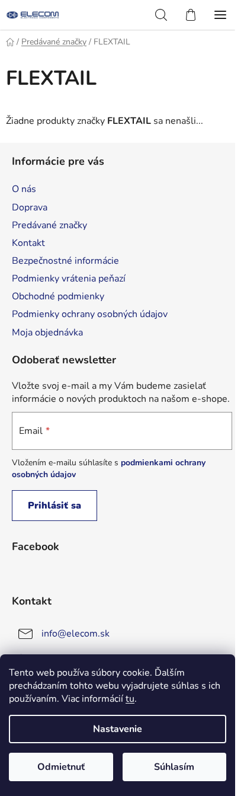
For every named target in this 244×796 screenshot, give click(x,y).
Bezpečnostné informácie (65, 260)
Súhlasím (174, 766)
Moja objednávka (47, 332)
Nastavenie (117, 729)
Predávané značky (49, 225)
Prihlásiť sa (54, 505)
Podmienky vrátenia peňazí (69, 278)
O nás (24, 189)
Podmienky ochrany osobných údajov (90, 314)
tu (130, 698)
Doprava (29, 207)
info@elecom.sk (75, 633)
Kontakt (28, 243)
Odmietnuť (61, 766)
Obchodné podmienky (58, 296)
